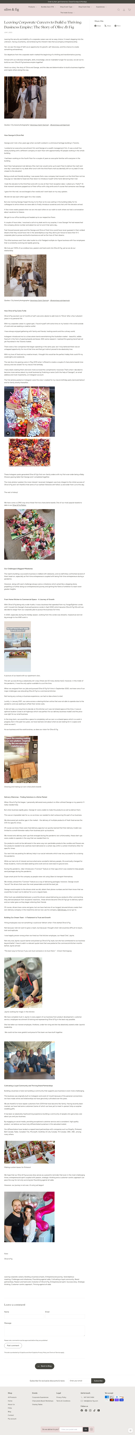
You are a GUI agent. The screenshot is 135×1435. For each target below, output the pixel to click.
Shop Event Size (84, 7)
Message (7, 1323)
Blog (9, 1412)
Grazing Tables (37, 1404)
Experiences (100, 7)
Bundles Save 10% (47, 7)
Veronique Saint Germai (39, 125)
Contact (11, 1415)
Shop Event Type (66, 7)
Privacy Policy (42, 1352)
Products (31, 7)
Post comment (13, 1345)
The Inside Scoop (66, 13)
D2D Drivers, (62, 910)
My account (12, 1419)
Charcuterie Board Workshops (42, 1401)
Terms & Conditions (63, 1401)
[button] (91, 1429)
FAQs (10, 1408)
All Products (12, 1397)
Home (10, 1401)
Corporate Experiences (40, 1397)
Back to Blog (46, 1366)
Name (6, 1312)
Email (47, 1312)
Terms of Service (55, 1352)
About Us (11, 1404)
